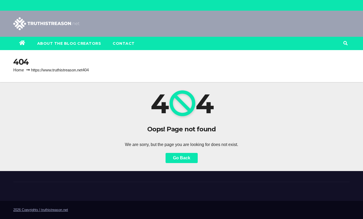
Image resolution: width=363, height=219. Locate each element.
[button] (345, 43)
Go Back (181, 158)
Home (18, 70)
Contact (124, 43)
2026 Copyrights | (27, 210)
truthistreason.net (54, 210)
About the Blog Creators (69, 43)
